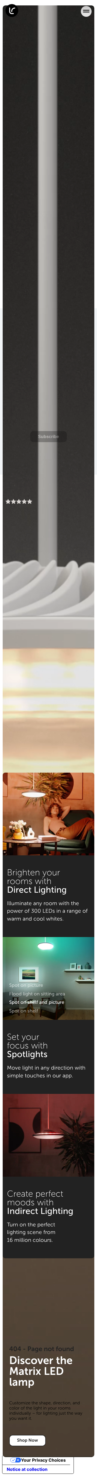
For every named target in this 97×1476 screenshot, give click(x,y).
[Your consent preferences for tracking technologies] (85, 1464)
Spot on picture (26, 985)
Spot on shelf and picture (36, 1002)
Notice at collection (27, 1469)
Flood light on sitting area (37, 994)
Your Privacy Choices (43, 1460)
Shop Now (27, 1440)
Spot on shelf (23, 1011)
